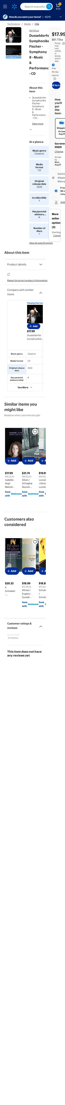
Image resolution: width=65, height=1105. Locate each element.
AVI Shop (34, 30)
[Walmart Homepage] (14, 6)
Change (59, 151)
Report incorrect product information (27, 280)
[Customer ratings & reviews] (41, 625)
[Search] (49, 6)
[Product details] (41, 264)
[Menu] (6, 6)
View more (37, 123)
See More (23, 387)
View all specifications (41, 242)
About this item (16, 253)
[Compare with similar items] (41, 291)
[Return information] (54, 78)
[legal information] (63, 43)
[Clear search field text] (43, 6)
